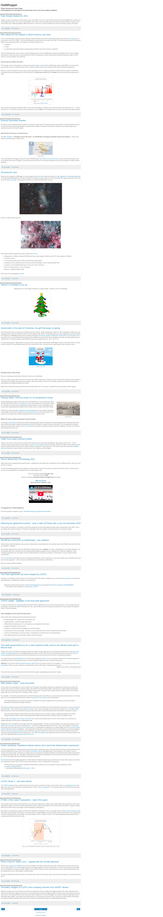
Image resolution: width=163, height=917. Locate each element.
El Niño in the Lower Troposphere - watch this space (24, 800)
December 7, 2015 (28, 768)
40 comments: (15, 534)
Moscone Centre (40, 480)
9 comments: (14, 793)
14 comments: (15, 677)
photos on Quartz (28, 709)
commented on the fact (36, 751)
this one (34, 253)
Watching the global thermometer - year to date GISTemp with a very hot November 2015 (41, 523)
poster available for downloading (24, 410)
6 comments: (14, 518)
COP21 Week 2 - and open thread (16, 781)
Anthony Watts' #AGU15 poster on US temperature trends (27, 397)
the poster (12, 422)
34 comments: (15, 323)
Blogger (44, 915)
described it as (26, 725)
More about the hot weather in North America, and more (26, 34)
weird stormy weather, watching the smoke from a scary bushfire (56, 335)
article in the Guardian (37, 444)
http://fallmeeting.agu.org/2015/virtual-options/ (37, 511)
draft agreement (70, 785)
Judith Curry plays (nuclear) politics (16, 439)
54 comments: (16, 594)
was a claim (71, 38)
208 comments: (15, 881)
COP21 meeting (8, 785)
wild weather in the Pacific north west (20, 718)
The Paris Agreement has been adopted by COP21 (23, 574)
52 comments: (15, 28)
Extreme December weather (13, 120)
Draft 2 (44, 658)
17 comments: (15, 855)
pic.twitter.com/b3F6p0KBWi (65, 585)
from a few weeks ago (70, 811)
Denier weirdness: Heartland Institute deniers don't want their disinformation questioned (40, 745)
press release (32, 412)
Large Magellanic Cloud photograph (67, 176)
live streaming (19, 605)
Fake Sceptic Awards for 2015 (14, 16)
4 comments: (14, 903)
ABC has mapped (40, 732)
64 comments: (15, 432)
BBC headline (8, 136)
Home (40, 909)
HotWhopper (9, 5)
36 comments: (16, 640)
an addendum (46, 787)
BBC (43, 156)
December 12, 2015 (32, 586)
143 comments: (15, 453)
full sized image (11, 180)
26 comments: (15, 391)
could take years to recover (25, 734)
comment (42, 65)
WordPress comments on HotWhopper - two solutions (25, 540)
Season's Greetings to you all (14, 285)
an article (7, 558)
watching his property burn (17, 731)
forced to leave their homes (51, 158)
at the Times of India (40, 697)
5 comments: (14, 278)
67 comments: (16, 114)
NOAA (70, 416)
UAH (58, 846)
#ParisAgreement (36, 585)
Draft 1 (64, 658)
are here (21, 273)
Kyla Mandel (4, 760)
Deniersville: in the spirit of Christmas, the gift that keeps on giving (30, 328)
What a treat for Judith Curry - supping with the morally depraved (30, 862)
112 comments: (16, 739)
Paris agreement (66, 578)
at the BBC (6, 709)
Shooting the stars (9, 172)
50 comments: (15, 167)
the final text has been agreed (27, 663)
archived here (23, 403)
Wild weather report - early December (17, 683)
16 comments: (15, 568)
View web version (40, 912)
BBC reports (75, 709)
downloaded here (20, 658)
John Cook (42, 366)
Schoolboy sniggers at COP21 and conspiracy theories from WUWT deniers (35, 887)
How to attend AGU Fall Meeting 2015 (18, 459)
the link (41, 176)
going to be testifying (16, 865)
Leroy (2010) (29, 426)
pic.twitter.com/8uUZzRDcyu (12, 766)
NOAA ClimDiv (44, 103)
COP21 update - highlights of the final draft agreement (25, 601)
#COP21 (53, 585)
